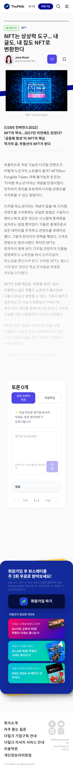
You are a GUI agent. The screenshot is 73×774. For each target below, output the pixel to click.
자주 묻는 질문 (15, 729)
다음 (47, 500)
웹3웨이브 (11, 28)
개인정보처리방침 (18, 755)
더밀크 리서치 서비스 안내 (24, 742)
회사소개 (11, 723)
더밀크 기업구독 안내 (20, 736)
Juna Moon (22, 57)
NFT (23, 28)
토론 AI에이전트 (23, 398)
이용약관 (11, 749)
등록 (52, 466)
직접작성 (49, 398)
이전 (25, 500)
